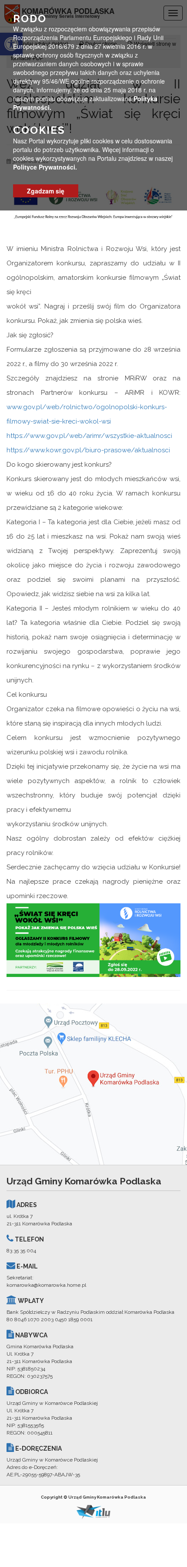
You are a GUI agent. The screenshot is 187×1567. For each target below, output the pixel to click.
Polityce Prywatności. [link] (45, 167)
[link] (93, 939)
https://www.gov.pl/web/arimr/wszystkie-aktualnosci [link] (89, 436)
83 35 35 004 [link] (21, 1251)
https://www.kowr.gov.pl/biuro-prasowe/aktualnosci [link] (88, 450)
